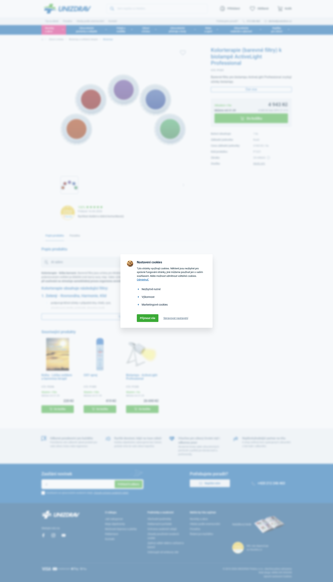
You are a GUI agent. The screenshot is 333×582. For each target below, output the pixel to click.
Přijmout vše (147, 318)
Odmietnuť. (143, 279)
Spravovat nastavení (175, 318)
